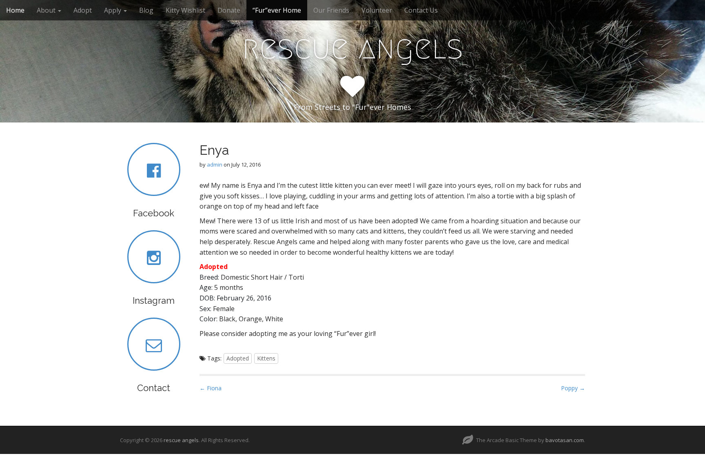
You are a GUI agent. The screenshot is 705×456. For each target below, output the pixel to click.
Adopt (82, 10)
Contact (153, 388)
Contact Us (421, 10)
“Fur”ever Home (277, 10)
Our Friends (331, 10)
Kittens (266, 358)
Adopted (237, 358)
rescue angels (352, 47)
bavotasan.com (564, 440)
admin (214, 164)
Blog (146, 10)
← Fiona (211, 388)
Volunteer (376, 10)
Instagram (154, 300)
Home (15, 10)
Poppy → (573, 388)
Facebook (153, 213)
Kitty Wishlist (185, 10)
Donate (228, 10)
